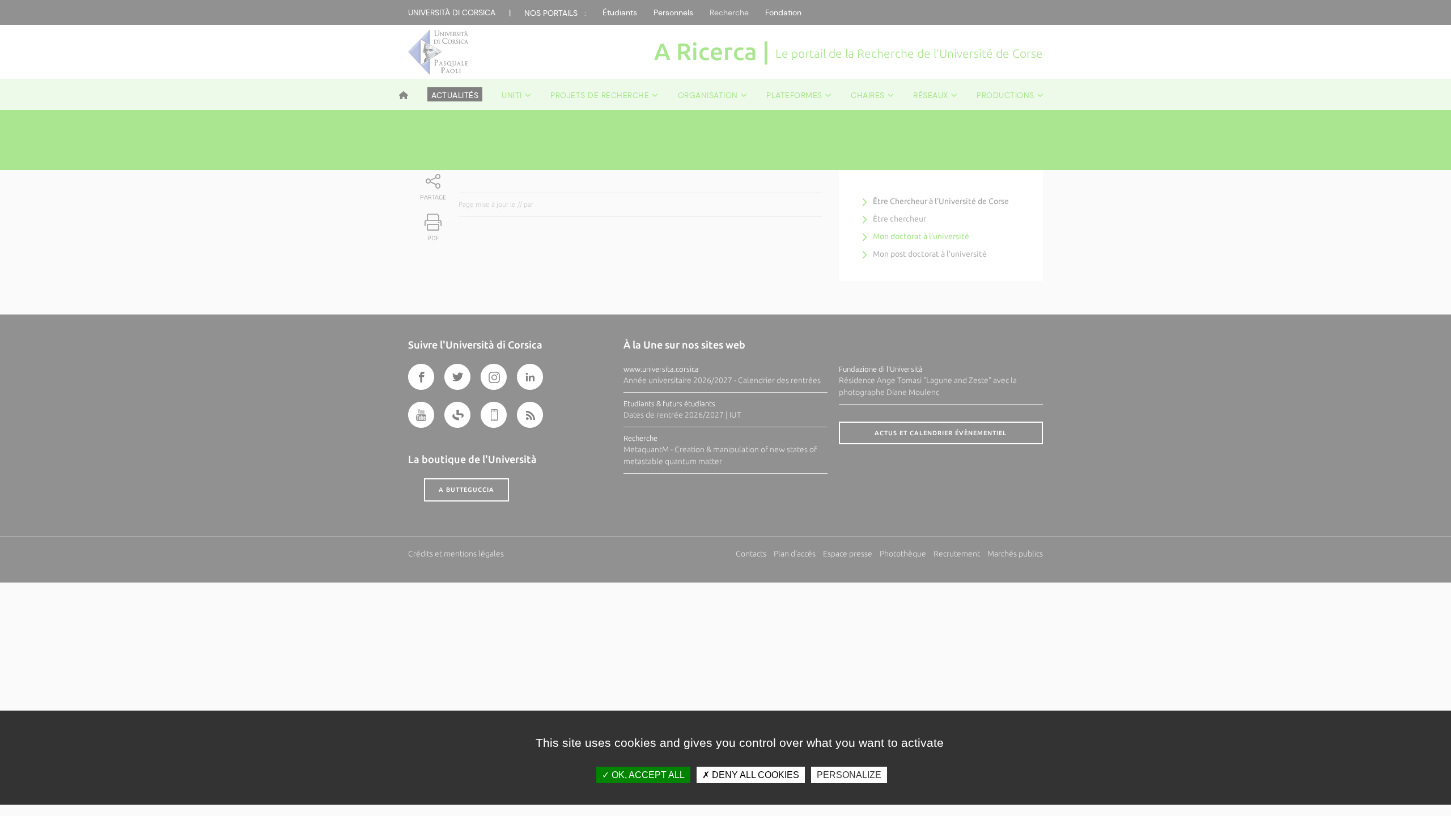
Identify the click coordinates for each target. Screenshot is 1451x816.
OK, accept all (647, 775)
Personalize (849, 775)
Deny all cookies (754, 775)
